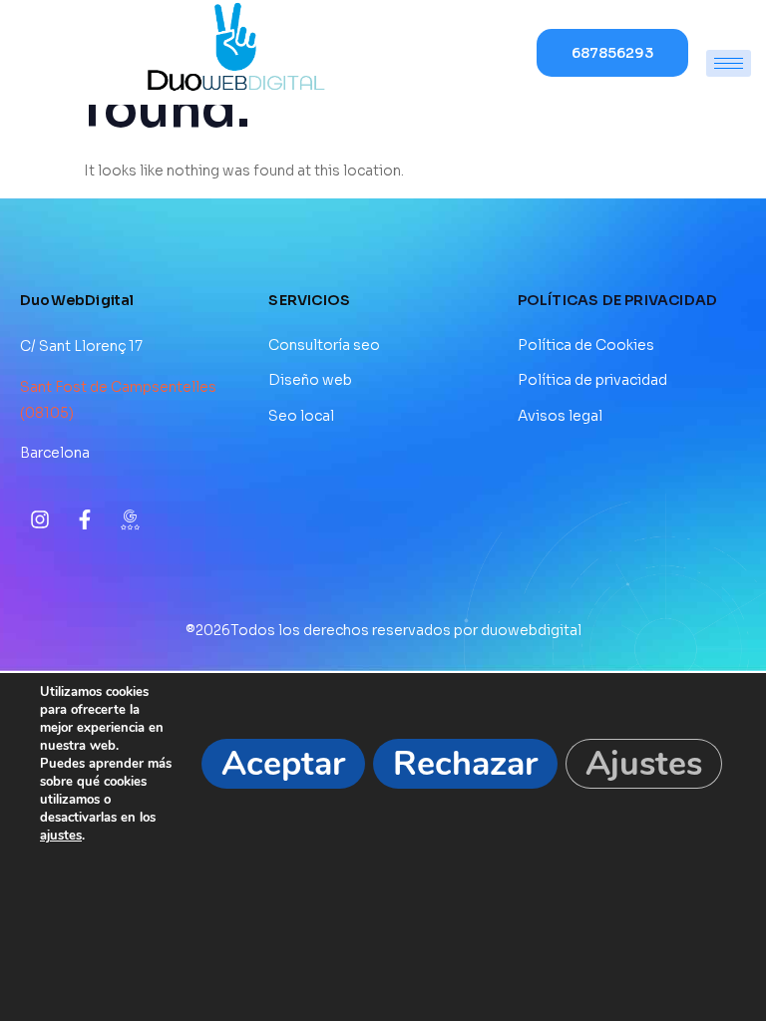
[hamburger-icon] (728, 63)
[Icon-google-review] (130, 519)
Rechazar (465, 764)
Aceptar (283, 764)
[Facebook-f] (85, 519)
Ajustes (643, 764)
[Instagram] (40, 519)
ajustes (61, 836)
